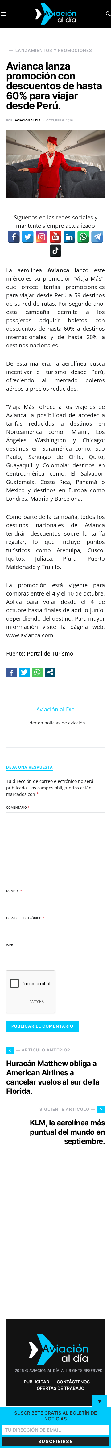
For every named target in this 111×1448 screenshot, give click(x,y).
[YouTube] (55, 237)
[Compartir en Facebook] (11, 672)
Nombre (14, 891)
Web (9, 945)
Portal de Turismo (50, 653)
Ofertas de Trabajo (60, 1388)
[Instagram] (41, 237)
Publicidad (36, 1381)
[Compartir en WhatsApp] (37, 672)
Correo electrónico (25, 918)
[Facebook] (14, 237)
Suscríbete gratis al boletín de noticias (55, 1416)
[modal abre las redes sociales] (50, 672)
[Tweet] (24, 672)
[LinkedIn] (69, 237)
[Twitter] (28, 237)
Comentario (17, 807)
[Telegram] (97, 237)
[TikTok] (55, 250)
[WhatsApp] (83, 237)
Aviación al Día (27, 120)
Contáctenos (73, 1381)
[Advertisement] (55, 1243)
